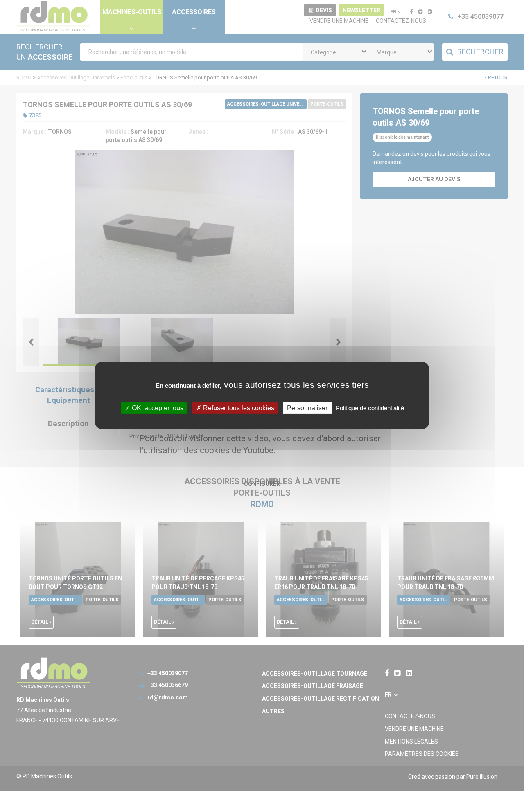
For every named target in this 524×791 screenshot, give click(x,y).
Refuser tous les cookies (237, 407)
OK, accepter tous (156, 407)
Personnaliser (307, 407)
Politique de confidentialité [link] (370, 407)
